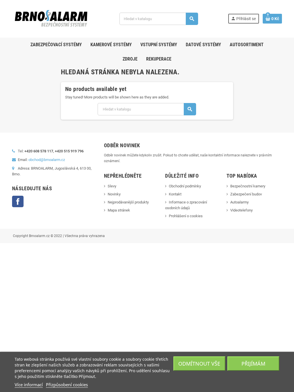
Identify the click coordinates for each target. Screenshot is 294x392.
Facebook (18, 201)
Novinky (114, 194)
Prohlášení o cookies (186, 216)
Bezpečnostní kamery (247, 186)
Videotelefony (241, 210)
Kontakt (175, 194)
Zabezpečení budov (246, 194)
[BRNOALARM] (51, 18)
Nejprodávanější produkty (128, 202)
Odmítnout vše (199, 363)
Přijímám (253, 363)
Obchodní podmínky (185, 186)
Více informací (29, 384)
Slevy (112, 186)
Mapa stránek (119, 210)
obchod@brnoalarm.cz (46, 160)
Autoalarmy (239, 202)
